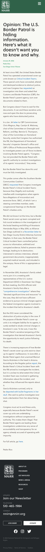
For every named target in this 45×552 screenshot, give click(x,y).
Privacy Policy (7, 548)
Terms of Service (20, 548)
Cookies (30, 548)
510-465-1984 (12, 506)
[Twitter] (29, 531)
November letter (31, 231)
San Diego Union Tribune (11, 67)
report (34, 363)
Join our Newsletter (17, 498)
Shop (21, 489)
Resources (23, 484)
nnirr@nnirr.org (14, 513)
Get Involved (24, 475)
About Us (22, 466)
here (21, 441)
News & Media (24, 480)
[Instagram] (22, 531)
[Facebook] (15, 531)
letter (15, 122)
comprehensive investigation (16, 291)
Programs (23, 471)
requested (27, 88)
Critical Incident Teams (26, 78)
